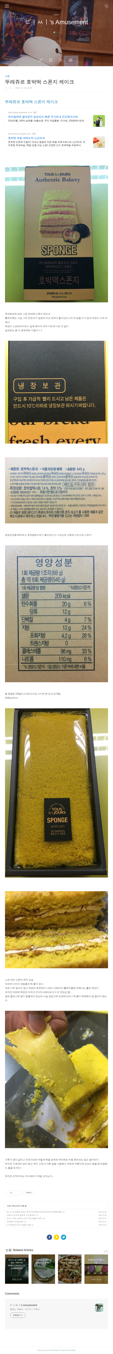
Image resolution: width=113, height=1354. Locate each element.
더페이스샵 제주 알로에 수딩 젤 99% (21, 1215)
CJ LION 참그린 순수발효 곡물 (19, 1225)
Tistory (72, 1350)
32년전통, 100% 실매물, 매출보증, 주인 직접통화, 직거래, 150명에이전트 (46, 120)
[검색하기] (106, 6)
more (106, 1251)
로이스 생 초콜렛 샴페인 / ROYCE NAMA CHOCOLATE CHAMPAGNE (34, 1212)
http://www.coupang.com (19, 134)
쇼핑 (7, 76)
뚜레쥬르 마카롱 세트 (15, 1222)
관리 (71, 60)
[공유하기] (15, 1193)
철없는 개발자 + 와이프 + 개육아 (25, 1309)
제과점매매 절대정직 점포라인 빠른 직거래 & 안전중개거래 (43, 116)
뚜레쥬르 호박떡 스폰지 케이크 (31, 102)
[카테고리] (7, 6)
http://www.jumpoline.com (20, 112)
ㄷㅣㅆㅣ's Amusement (56, 22)
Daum (55, 1350)
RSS (61, 60)
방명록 (51, 60)
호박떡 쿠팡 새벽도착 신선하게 (26, 138)
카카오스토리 (56, 1237)
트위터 (63, 1237)
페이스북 (49, 1237)
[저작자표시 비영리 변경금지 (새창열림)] (39, 1193)
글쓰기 (41, 60)
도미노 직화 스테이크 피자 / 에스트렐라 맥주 (24, 1218)
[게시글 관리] (18, 1193)
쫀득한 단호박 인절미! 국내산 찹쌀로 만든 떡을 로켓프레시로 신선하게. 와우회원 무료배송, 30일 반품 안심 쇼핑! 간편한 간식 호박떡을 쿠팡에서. (46, 143)
